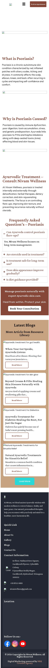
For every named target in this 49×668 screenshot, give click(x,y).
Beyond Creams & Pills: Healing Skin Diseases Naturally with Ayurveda (23, 384)
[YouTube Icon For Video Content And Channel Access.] (22, 643)
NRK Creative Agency (29, 662)
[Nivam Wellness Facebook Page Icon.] (7, 643)
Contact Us (9, 550)
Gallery (7, 540)
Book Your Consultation (24, 308)
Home (7, 530)
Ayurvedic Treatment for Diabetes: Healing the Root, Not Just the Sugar (23, 419)
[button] (23, 4)
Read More (17, 365)
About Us (8, 535)
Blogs (7, 545)
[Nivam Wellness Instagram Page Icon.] (15, 643)
